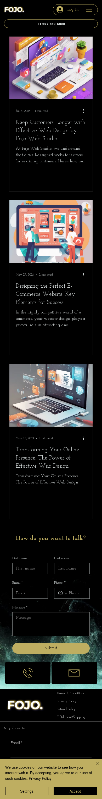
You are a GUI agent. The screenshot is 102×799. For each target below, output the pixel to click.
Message (19, 608)
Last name (61, 558)
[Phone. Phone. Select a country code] (63, 593)
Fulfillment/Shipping (71, 717)
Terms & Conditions (71, 693)
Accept (75, 791)
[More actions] (85, 111)
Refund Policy (67, 709)
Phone (59, 583)
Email (17, 583)
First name (19, 558)
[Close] (94, 766)
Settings (26, 791)
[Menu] (89, 10)
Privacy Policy (67, 701)
